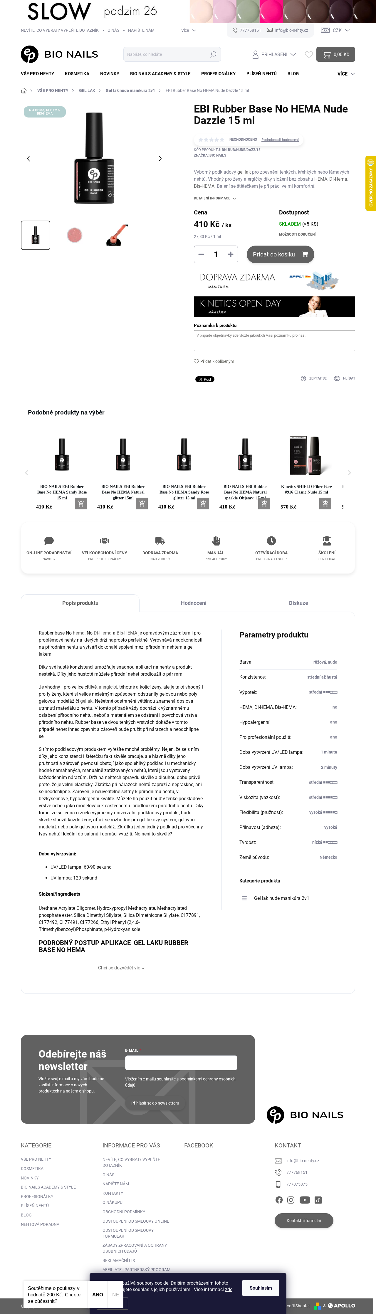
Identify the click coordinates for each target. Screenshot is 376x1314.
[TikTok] (318, 1198)
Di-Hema (338, 179)
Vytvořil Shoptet (295, 1305)
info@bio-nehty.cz (302, 1160)
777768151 (297, 1172)
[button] (27, 472)
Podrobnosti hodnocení (280, 140)
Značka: (210, 155)
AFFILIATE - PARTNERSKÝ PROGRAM (136, 1269)
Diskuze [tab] (298, 603)
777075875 (297, 1184)
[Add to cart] (81, 503)
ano (333, 722)
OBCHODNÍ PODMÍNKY (124, 1211)
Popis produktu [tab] (80, 603)
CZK (337, 30)
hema (79, 633)
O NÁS (113, 30)
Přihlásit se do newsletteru (155, 1103)
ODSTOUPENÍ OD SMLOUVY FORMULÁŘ (128, 1233)
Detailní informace (212, 198)
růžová (319, 662)
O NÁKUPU (112, 1202)
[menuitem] (39, 74)
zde (228, 1289)
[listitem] (62, 469)
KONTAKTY (113, 1193)
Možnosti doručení (297, 234)
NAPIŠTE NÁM (141, 30)
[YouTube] (304, 1198)
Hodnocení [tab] (194, 603)
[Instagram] (290, 1198)
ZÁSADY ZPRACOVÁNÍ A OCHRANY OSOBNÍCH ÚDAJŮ (135, 1248)
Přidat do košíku (274, 254)
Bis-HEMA (204, 186)
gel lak (244, 172)
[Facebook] (279, 1198)
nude (332, 662)
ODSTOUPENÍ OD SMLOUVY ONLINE (136, 1221)
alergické (108, 687)
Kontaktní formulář (304, 1220)
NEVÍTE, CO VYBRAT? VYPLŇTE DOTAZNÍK (60, 30)
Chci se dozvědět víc (119, 968)
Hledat (213, 54)
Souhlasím (261, 1288)
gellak (86, 701)
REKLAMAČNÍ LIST (120, 1260)
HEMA (320, 179)
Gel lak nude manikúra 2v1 (281, 898)
